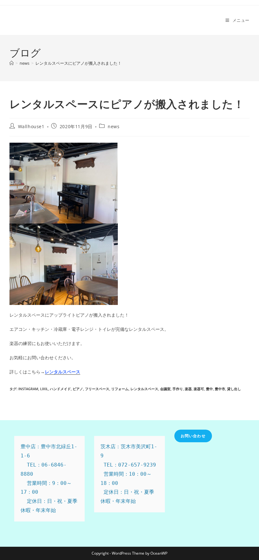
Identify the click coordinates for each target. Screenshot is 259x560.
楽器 (188, 388)
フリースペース (97, 388)
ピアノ (78, 388)
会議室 (165, 388)
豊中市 (220, 388)
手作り (177, 388)
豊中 (209, 388)
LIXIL (44, 388)
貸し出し (234, 388)
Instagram (28, 388)
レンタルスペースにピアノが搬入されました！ (78, 63)
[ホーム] (11, 63)
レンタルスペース (144, 388)
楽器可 (199, 388)
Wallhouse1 (31, 126)
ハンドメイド (60, 388)
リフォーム (120, 388)
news (113, 126)
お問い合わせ (193, 435)
